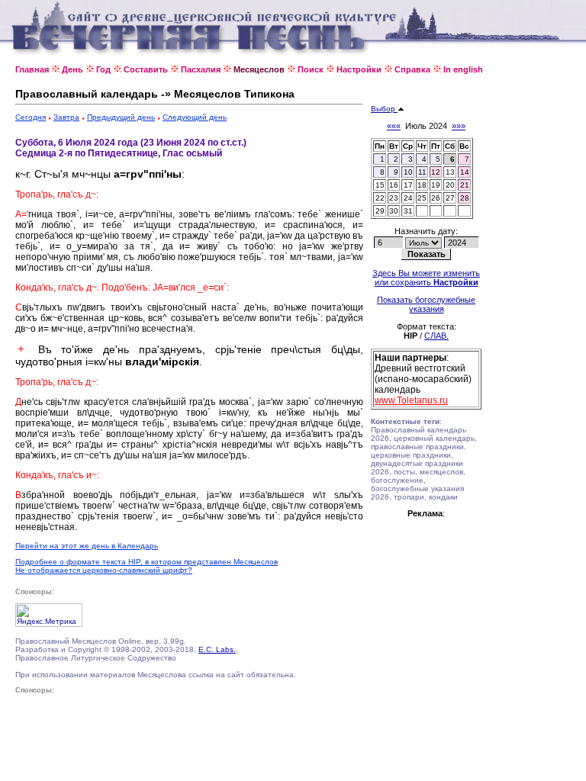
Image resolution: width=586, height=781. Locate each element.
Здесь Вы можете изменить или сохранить (426, 277)
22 (380, 198)
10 (408, 172)
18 (422, 185)
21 (464, 185)
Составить (146, 69)
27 (450, 198)
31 (408, 211)
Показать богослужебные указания (426, 304)
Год (103, 69)
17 (408, 185)
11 (422, 172)
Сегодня (30, 117)
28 (464, 198)
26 (435, 198)
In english (463, 69)
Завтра (66, 117)
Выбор (384, 108)
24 (408, 198)
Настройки (359, 69)
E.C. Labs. (217, 649)
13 (450, 172)
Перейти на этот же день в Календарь (86, 546)
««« (394, 125)
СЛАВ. (436, 335)
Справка (412, 69)
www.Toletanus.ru (411, 400)
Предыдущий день (121, 117)
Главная (32, 69)
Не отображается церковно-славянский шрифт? (103, 570)
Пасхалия (201, 69)
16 (393, 185)
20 (450, 185)
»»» (458, 125)
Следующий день (195, 117)
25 (422, 198)
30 (393, 211)
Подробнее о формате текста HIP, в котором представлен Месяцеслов (146, 562)
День (72, 69)
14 (464, 172)
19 (435, 185)
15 (380, 185)
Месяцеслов (259, 69)
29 (380, 211)
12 (435, 172)
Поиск (311, 69)
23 (393, 198)
